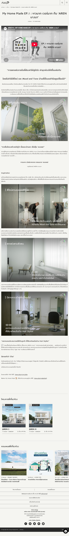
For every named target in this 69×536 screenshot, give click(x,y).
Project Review (12, 477)
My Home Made (36, 21)
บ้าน (3, 405)
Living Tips (37, 477)
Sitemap (21, 529)
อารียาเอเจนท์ (44, 494)
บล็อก (7, 7)
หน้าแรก (3, 7)
